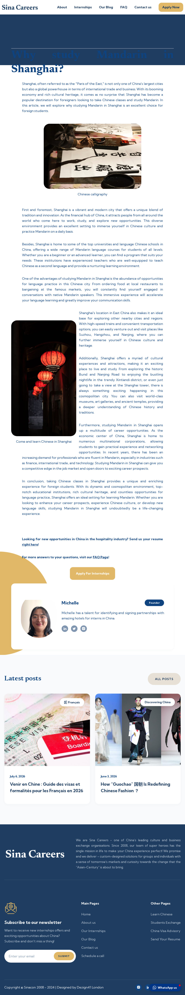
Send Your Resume (165, 939)
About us (88, 922)
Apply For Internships (92, 573)
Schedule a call (92, 956)
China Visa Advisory (165, 931)
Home (86, 914)
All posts (164, 679)
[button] (165, 987)
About (62, 7)
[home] (20, 7)
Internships (83, 7)
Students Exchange (166, 922)
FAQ (123, 7)
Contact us (142, 7)
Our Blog (106, 7)
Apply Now (171, 7)
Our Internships (93, 931)
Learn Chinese (162, 914)
